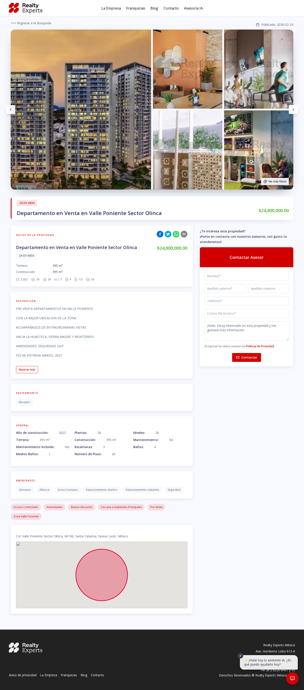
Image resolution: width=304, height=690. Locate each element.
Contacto (171, 8)
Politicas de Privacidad (260, 346)
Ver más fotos (277, 181)
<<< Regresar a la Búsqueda (31, 23)
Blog (154, 8)
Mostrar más (27, 369)
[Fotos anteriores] (10, 109)
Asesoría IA (193, 8)
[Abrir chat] (292, 678)
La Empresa (111, 8)
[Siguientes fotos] (293, 109)
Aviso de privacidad (22, 675)
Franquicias (135, 8)
